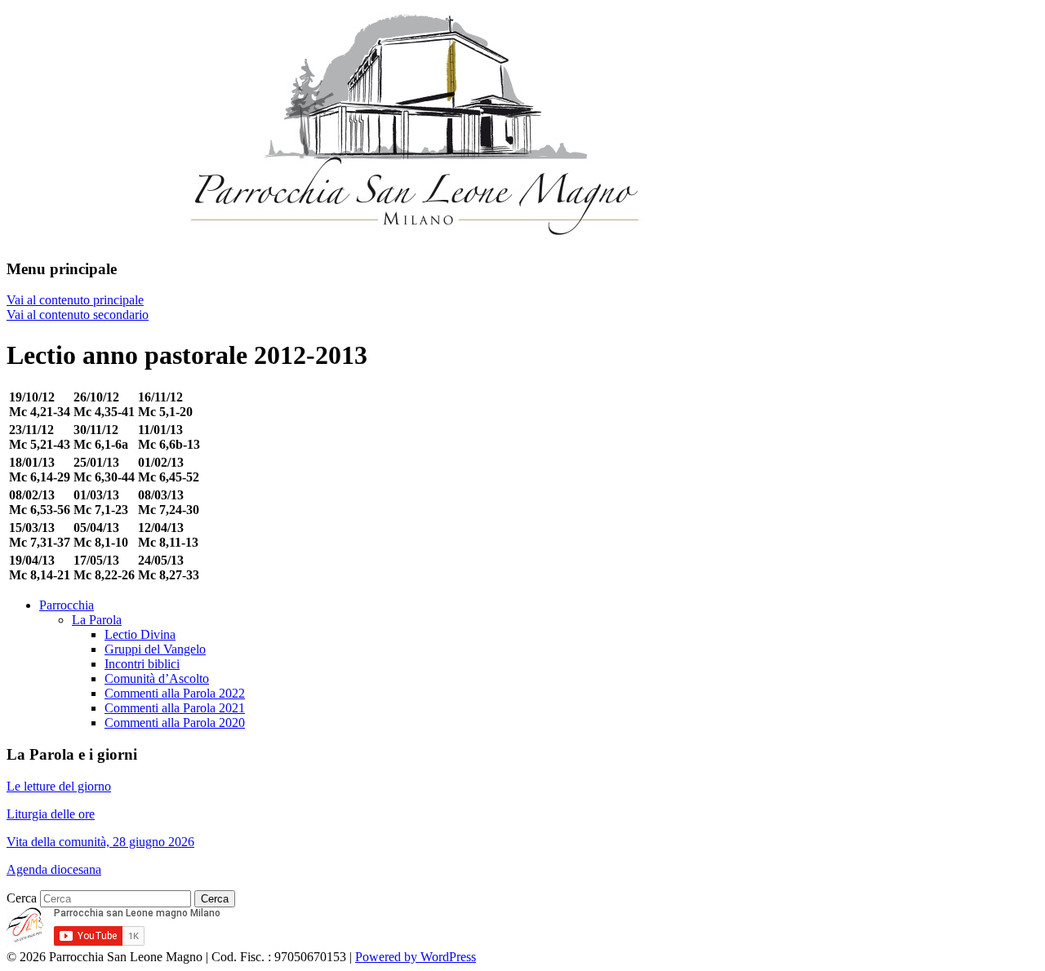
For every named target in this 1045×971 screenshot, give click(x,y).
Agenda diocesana (54, 869)
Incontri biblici (142, 664)
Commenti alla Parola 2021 (174, 708)
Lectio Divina (140, 634)
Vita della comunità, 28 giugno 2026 (100, 842)
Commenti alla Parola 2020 (174, 722)
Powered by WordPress (415, 957)
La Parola (97, 620)
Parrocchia (66, 605)
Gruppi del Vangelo (155, 649)
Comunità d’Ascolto (156, 678)
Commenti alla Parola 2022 (174, 693)
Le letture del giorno (59, 786)
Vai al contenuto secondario (78, 314)
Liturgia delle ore (51, 814)
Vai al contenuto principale (75, 300)
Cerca (22, 898)
